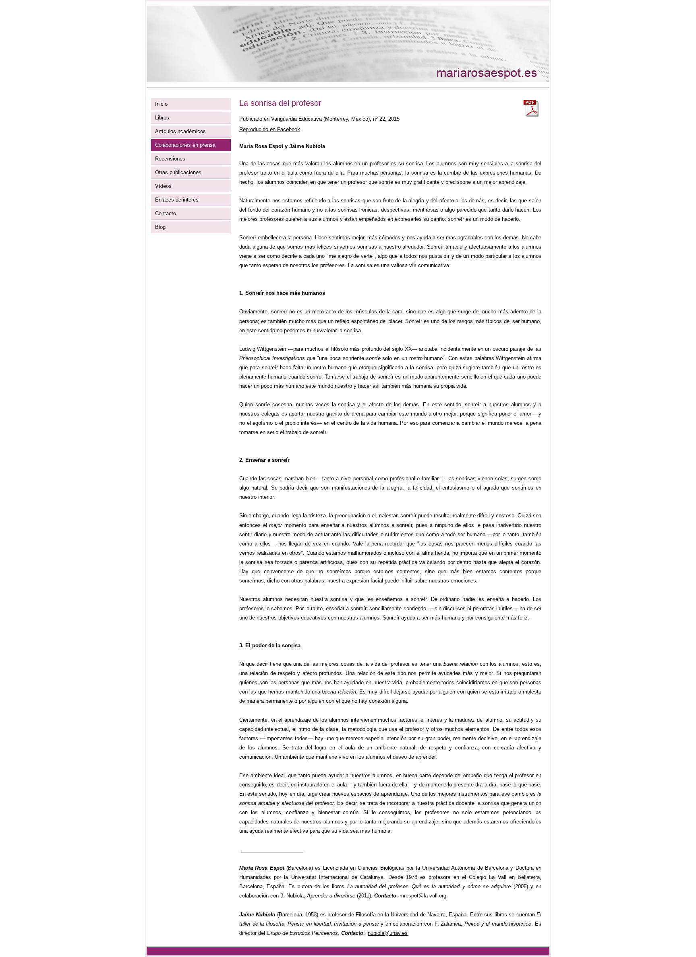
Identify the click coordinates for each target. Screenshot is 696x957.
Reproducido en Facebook (269, 129)
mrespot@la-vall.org (423, 896)
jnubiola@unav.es (387, 933)
